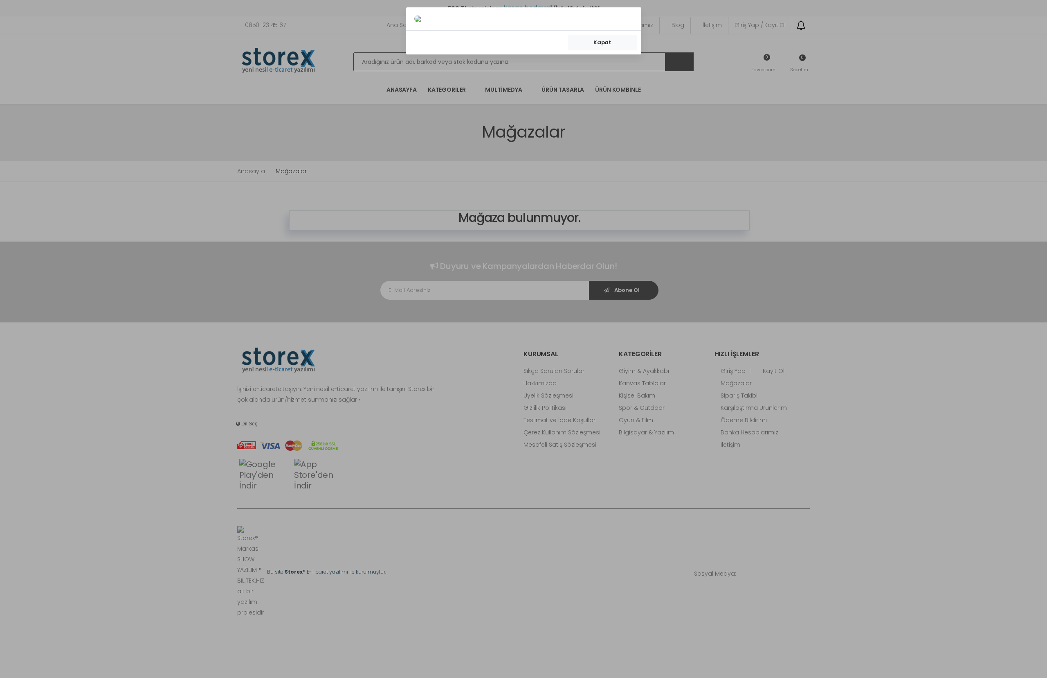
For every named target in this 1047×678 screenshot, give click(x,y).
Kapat (602, 42)
